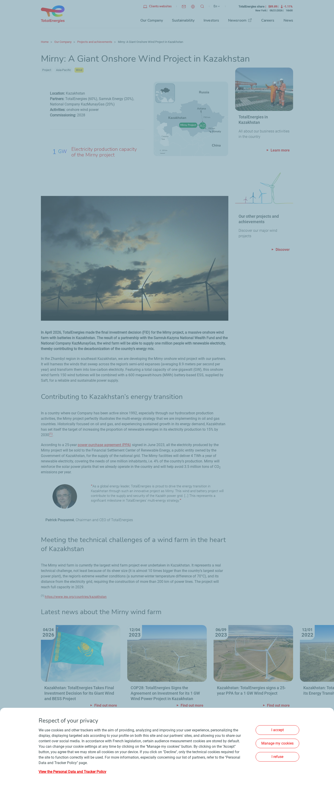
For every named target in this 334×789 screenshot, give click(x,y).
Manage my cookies (277, 743)
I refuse (277, 757)
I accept (277, 730)
